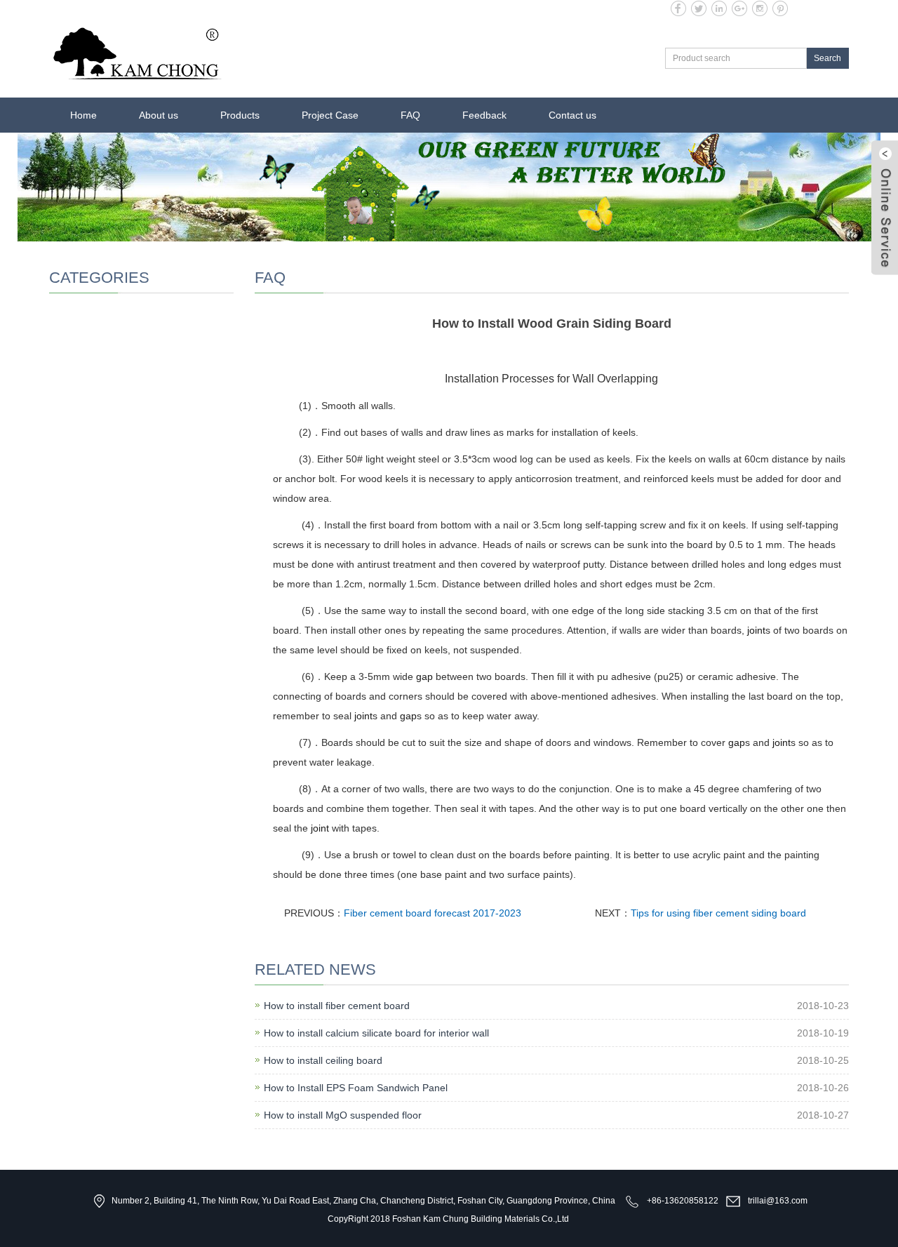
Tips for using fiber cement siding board (718, 913)
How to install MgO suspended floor (343, 1115)
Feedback (484, 115)
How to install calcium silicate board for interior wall (376, 1033)
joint (756, 630)
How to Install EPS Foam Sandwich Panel (356, 1087)
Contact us (572, 115)
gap (424, 676)
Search (827, 58)
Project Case (330, 115)
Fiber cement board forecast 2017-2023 (432, 913)
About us (158, 115)
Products (240, 115)
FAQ (410, 115)
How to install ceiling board (323, 1060)
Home (83, 115)
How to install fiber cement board (337, 1005)
